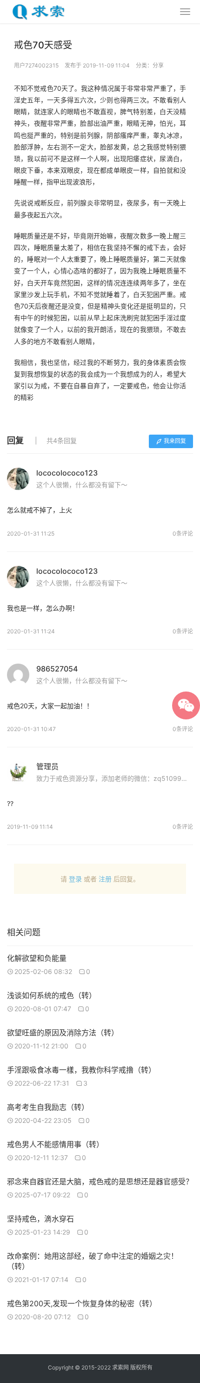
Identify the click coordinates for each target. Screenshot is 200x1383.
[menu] (185, 12)
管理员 (47, 766)
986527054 (57, 668)
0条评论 (183, 533)
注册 (105, 879)
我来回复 (175, 440)
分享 (158, 65)
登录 (75, 879)
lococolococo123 (67, 472)
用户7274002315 (36, 65)
